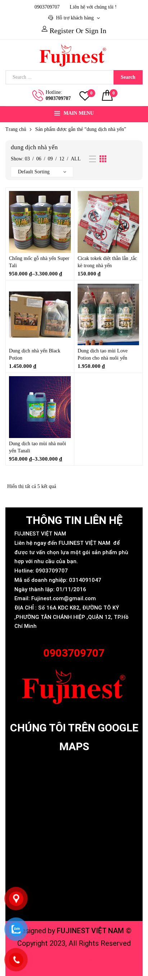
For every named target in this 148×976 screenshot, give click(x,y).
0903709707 (58, 98)
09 (50, 158)
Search (128, 77)
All (76, 158)
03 (27, 158)
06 (38, 158)
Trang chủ (15, 129)
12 (61, 158)
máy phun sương (74, 961)
